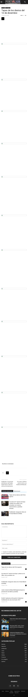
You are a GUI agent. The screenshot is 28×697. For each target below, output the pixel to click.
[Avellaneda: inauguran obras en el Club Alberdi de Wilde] (5, 513)
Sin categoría (8, 7)
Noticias (6, 5)
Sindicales (23, 691)
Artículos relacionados (7, 491)
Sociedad (11, 692)
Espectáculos (17, 691)
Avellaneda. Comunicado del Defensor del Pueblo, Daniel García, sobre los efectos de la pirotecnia (7, 484)
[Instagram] (14, 685)
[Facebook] (10, 686)
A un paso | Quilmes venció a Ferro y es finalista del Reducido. (21, 483)
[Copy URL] (2, 18)
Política (11, 691)
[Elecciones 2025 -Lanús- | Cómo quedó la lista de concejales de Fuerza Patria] (5, 627)
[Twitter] (17, 686)
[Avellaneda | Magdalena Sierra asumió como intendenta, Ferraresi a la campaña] (5, 634)
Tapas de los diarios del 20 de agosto (18, 618)
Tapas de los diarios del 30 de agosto (11, 567)
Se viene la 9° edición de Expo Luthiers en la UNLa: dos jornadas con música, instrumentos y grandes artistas (17, 505)
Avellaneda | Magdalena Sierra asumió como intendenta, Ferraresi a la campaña (18, 634)
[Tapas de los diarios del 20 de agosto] (5, 620)
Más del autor (17, 491)
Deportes (17, 692)
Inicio (2, 5)
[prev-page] (2, 519)
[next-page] (5, 519)
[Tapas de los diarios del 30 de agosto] (5, 496)
